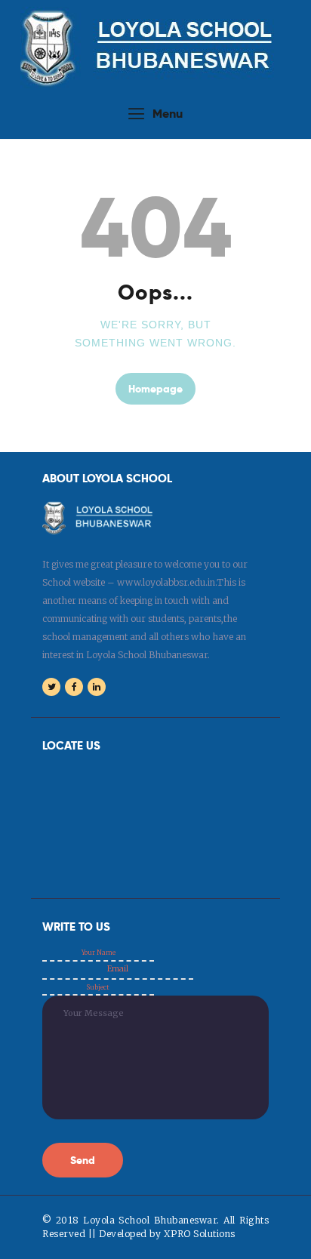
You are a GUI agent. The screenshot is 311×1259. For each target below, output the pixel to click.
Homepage (155, 389)
